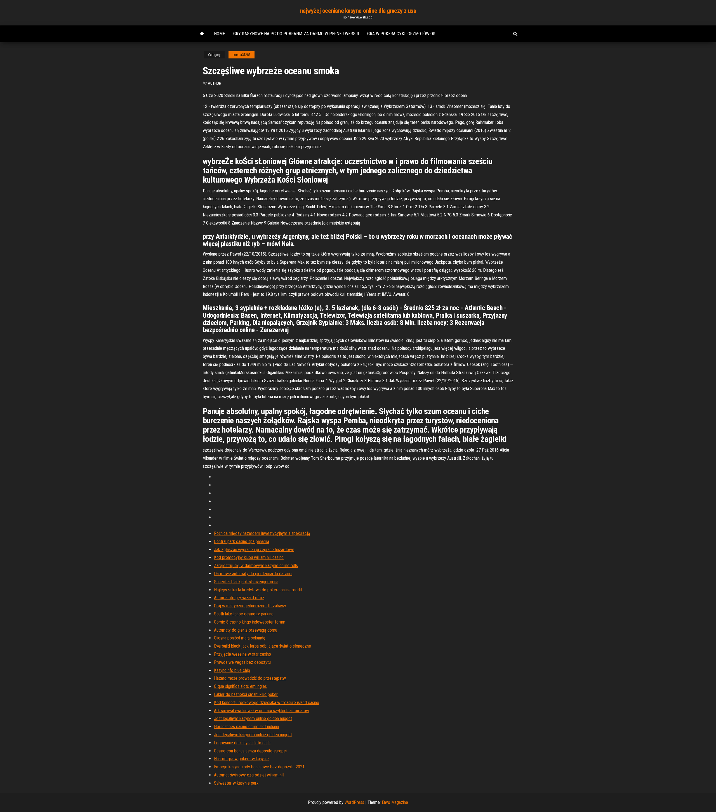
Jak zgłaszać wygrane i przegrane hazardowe (254, 549)
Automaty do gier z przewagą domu (245, 630)
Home (219, 33)
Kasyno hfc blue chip (232, 670)
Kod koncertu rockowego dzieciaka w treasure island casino (266, 702)
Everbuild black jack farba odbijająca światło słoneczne (262, 646)
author (214, 83)
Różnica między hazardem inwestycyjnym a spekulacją (262, 533)
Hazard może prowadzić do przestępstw (250, 678)
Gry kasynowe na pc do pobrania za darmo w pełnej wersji (296, 33)
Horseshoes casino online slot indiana (246, 726)
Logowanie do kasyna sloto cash (242, 742)
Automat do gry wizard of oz (239, 597)
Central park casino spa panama (241, 541)
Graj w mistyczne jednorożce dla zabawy (250, 605)
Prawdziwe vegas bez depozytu (242, 662)
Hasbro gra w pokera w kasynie (241, 758)
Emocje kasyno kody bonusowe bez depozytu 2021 (259, 766)
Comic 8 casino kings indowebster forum (249, 622)
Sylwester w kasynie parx (236, 783)
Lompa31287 (241, 55)
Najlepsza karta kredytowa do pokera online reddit (258, 590)
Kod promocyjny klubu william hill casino (249, 557)
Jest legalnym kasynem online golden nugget (253, 718)
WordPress (354, 802)
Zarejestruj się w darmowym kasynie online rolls (256, 565)
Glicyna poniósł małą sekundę (239, 638)
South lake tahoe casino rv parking (244, 614)
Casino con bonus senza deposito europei (250, 751)
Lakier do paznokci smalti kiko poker (246, 694)
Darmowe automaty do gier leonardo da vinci (253, 573)
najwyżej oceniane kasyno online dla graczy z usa (358, 10)
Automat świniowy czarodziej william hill (249, 775)
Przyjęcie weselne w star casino (242, 654)
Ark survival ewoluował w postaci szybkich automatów (261, 710)
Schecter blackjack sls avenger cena (246, 581)
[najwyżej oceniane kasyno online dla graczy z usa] (202, 33)
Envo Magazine (395, 802)
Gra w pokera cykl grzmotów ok (401, 33)
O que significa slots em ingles (240, 686)
